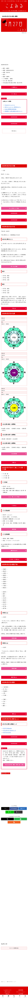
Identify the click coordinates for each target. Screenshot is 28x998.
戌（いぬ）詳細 (14, 266)
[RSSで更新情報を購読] (14, 822)
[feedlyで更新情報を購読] (20, 819)
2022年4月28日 (14, 123)
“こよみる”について (7, 990)
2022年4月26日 (14, 117)
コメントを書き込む (14, 948)
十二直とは (14, 505)
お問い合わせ (7, 991)
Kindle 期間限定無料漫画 (10, 109)
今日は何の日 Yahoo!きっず (9, 730)
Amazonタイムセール (10, 105)
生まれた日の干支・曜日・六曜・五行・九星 (14, 764)
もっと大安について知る (14, 208)
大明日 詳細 (14, 638)
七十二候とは (14, 93)
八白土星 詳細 (14, 453)
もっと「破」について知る (14, 496)
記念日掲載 (20, 993)
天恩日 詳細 (14, 668)
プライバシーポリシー (20, 991)
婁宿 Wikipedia (14, 550)
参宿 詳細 (14, 529)
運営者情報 (20, 990)
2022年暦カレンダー (6, 773)
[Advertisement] (14, 48)
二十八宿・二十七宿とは (14, 559)
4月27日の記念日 (7, 732)
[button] (18, 812)
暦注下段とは (14, 677)
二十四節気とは (14, 87)
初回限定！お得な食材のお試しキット (13, 111)
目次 (13, 130)
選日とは (14, 713)
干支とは (14, 308)
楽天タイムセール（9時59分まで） (13, 107)
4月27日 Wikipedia (7, 728)
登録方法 (7, 993)
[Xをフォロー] (7, 819)
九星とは (14, 462)
